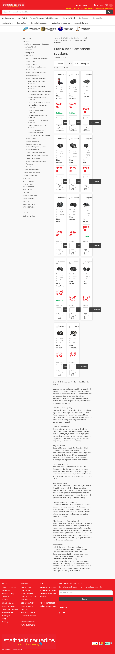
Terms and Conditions (10, 609)
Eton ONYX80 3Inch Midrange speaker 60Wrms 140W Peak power (73, 218)
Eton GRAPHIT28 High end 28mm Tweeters (73, 97)
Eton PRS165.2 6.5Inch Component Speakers (86, 94)
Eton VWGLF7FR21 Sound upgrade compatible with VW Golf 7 (86, 161)
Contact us (6, 600)
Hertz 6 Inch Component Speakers (39, 94)
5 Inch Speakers (31, 70)
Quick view (61, 81)
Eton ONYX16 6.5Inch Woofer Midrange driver (73, 282)
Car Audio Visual (69, 18)
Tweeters (29, 164)
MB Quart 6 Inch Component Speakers (37, 116)
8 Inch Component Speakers (36, 161)
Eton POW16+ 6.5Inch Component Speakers (73, 161)
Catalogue (6, 615)
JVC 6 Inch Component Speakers (39, 102)
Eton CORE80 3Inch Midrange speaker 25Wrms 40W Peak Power (60, 346)
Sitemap (5, 622)
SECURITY (26, 201)
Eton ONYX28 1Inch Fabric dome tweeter (86, 282)
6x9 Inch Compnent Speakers (36, 147)
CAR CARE (26, 193)
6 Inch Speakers (31, 138)
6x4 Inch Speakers (32, 141)
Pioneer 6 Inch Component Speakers (37, 126)
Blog (4, 619)
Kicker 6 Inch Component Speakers (36, 111)
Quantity (59, 118)
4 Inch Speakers (31, 64)
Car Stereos (84, 18)
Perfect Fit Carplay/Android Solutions (44, 18)
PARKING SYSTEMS (29, 204)
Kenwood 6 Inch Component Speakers (37, 106)
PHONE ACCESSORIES (30, 195)
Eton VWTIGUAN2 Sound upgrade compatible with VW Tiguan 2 (60, 220)
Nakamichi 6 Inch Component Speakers (38, 121)
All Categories (8, 18)
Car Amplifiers (98, 18)
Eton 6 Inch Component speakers (39, 91)
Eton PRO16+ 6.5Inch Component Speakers (86, 220)
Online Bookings (8, 593)
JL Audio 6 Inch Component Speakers (37, 98)
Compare (59, 64)
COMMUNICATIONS (29, 198)
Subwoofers (22, 23)
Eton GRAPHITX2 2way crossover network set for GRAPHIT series (60, 97)
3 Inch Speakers (31, 61)
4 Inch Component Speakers (36, 67)
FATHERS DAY (27, 38)
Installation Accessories (61, 23)
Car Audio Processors (39, 23)
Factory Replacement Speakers (37, 58)
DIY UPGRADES (28, 184)
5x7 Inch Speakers (32, 76)
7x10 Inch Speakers (33, 158)
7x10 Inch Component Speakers (37, 155)
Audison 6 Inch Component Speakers (37, 87)
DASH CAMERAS (28, 178)
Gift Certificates (8, 612)
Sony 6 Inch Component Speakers (39, 135)
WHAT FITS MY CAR (29, 181)
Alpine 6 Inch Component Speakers (36, 82)
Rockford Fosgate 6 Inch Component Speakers (36, 131)
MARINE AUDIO (27, 190)
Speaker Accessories (33, 144)
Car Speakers (7, 23)
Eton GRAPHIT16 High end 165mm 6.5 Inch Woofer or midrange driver (60, 284)
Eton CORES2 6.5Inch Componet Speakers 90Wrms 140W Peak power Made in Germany (73, 346)
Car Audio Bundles (81, 23)
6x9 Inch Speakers (32, 150)
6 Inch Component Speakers (36, 78)
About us (5, 597)
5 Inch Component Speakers (36, 73)
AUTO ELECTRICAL (28, 207)
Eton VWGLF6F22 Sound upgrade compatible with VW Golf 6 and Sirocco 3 (60, 161)
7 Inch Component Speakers (36, 152)
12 (60, 67)
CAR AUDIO (22, 18)
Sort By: (69, 64)
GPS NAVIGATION (28, 187)
